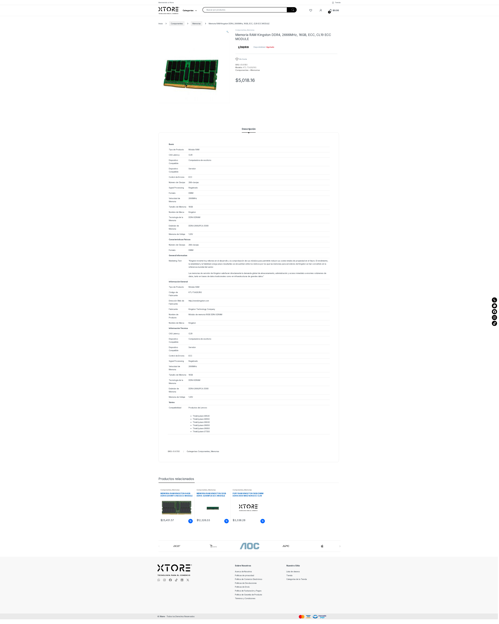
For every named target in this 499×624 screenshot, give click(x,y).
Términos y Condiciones (245, 598)
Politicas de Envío (242, 587)
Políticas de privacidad (244, 575)
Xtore (162, 616)
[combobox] (244, 9)
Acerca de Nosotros (243, 571)
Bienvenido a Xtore (166, 2)
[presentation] (339, 546)
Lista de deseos (293, 571)
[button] (227, 31)
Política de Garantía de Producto (248, 595)
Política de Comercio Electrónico (248, 579)
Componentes (177, 23)
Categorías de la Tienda (296, 579)
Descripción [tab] (248, 129)
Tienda (337, 2)
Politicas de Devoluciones (246, 583)
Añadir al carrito (190, 521)
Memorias (196, 23)
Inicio (161, 23)
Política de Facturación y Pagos (248, 591)
